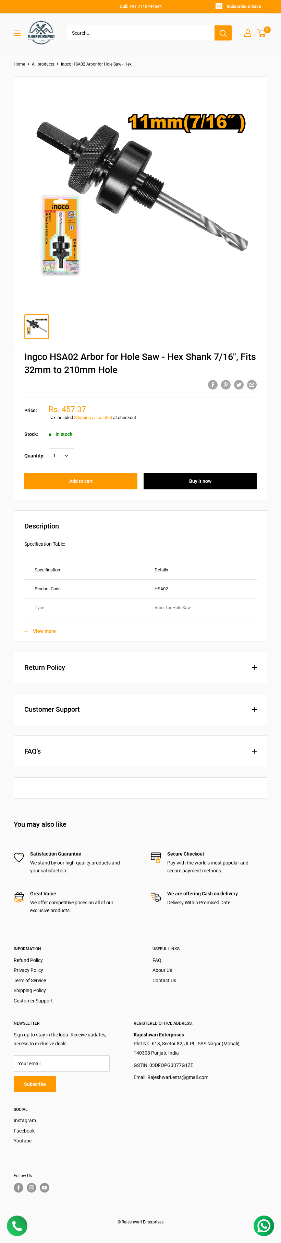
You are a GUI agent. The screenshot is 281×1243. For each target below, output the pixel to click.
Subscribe (35, 1084)
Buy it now (200, 481)
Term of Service (30, 980)
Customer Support (33, 1000)
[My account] (247, 33)
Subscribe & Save (244, 6)
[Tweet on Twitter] (239, 385)
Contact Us (164, 980)
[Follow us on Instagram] (31, 1188)
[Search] (223, 32)
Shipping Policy (30, 990)
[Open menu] (17, 33)
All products (43, 64)
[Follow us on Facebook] (18, 1188)
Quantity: (34, 455)
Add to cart (81, 481)
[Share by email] (252, 385)
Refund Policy (28, 960)
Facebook (24, 1131)
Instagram (25, 1120)
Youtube (23, 1140)
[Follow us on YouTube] (44, 1188)
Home (19, 64)
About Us (162, 970)
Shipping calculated (93, 417)
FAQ (156, 960)
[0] (261, 33)
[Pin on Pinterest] (226, 385)
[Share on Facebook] (213, 385)
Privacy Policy (28, 970)
